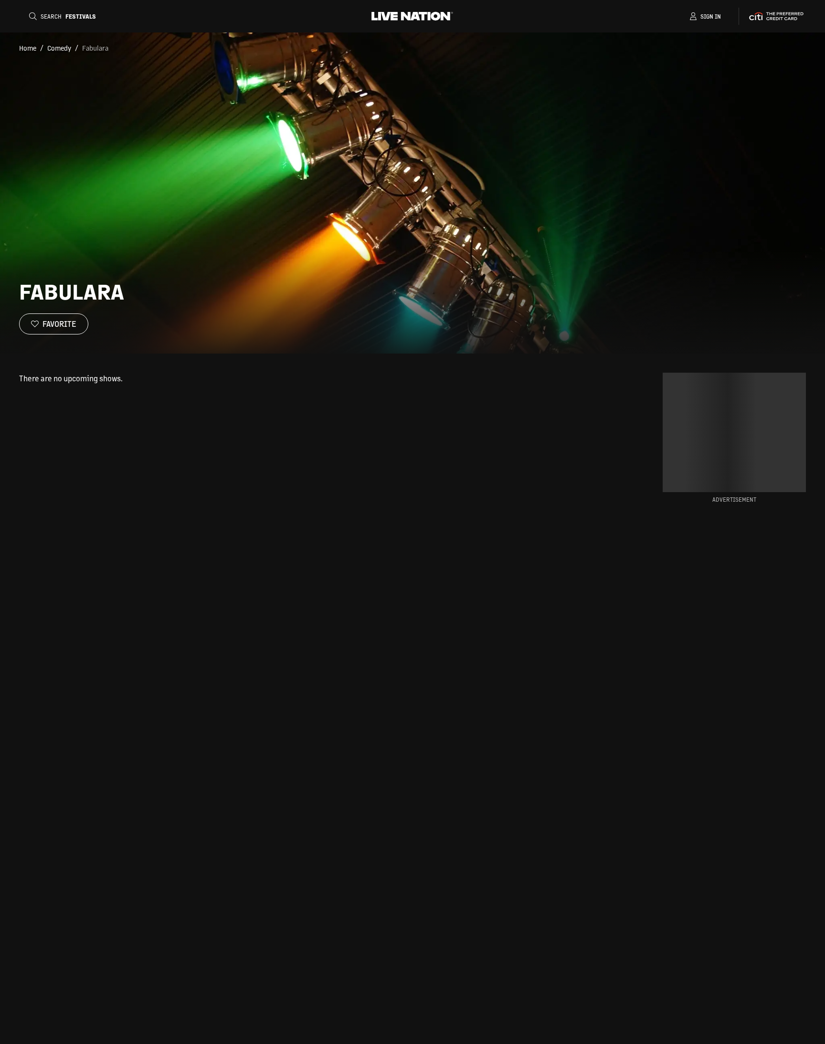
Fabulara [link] (95, 47)
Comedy (59, 47)
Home (27, 47)
